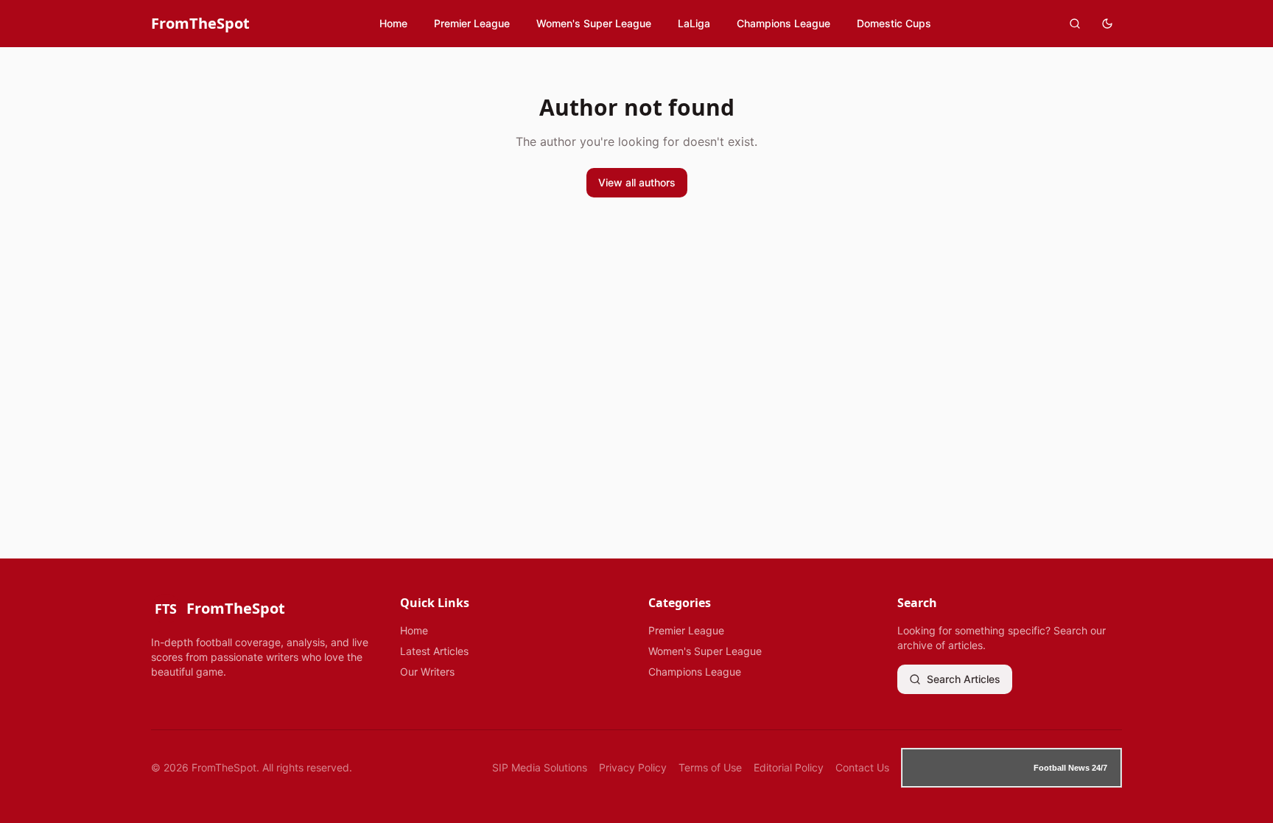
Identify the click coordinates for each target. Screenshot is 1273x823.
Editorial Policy (789, 767)
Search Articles (963, 679)
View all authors (637, 182)
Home (393, 23)
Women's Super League (593, 23)
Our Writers (427, 671)
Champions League (783, 23)
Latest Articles (434, 651)
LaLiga (694, 23)
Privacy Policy (633, 767)
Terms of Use (710, 767)
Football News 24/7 (1070, 767)
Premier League (472, 23)
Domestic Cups (894, 23)
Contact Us (862, 767)
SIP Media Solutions (539, 767)
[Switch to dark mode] (1107, 23)
